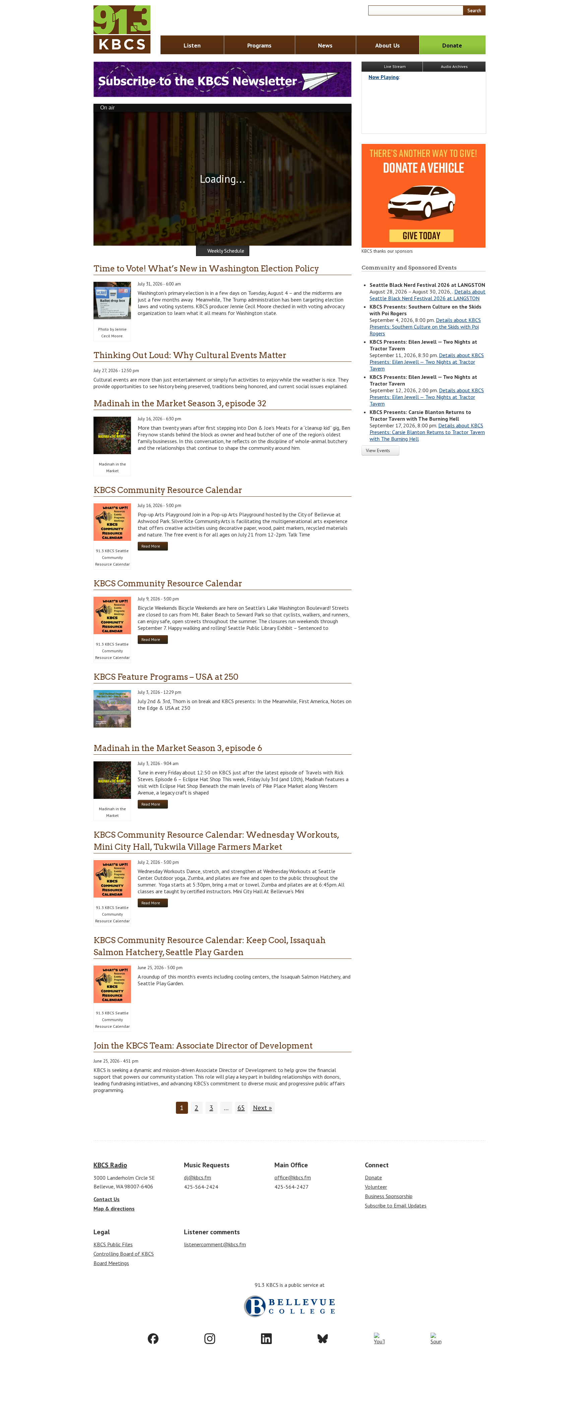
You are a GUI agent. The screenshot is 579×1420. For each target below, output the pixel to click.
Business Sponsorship (388, 1196)
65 (241, 1107)
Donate (452, 45)
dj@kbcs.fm (197, 1177)
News (325, 45)
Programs (259, 45)
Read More (154, 547)
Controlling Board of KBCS (123, 1253)
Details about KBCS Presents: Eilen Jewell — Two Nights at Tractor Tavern (427, 362)
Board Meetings (111, 1263)
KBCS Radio (110, 1165)
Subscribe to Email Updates (396, 1205)
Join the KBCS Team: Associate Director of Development (203, 1046)
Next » (262, 1107)
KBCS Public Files (113, 1244)
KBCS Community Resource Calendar (167, 490)
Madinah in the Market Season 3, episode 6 (177, 748)
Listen (192, 45)
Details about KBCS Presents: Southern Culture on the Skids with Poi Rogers (425, 327)
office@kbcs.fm (292, 1177)
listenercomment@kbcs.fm (215, 1244)
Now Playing (384, 77)
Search (474, 10)
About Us (387, 45)
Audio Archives (454, 66)
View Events (378, 450)
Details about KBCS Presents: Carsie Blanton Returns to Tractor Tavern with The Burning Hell (427, 432)
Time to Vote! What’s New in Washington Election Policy (206, 268)
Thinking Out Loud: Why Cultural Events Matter (189, 355)
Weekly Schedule (225, 250)
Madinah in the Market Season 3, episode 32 (179, 403)
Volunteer (376, 1186)
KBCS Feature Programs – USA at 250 (166, 677)
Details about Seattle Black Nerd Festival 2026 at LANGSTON (428, 295)
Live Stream (394, 66)
